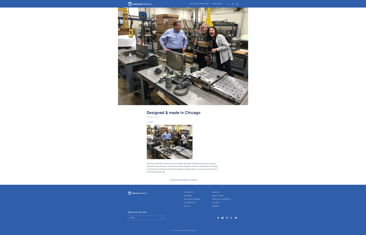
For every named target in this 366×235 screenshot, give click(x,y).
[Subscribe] (161, 217)
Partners (188, 196)
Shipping (215, 206)
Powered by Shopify (190, 230)
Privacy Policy (218, 196)
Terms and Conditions (221, 199)
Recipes (187, 206)
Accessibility (189, 202)
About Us (216, 192)
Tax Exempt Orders (192, 199)
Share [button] (151, 122)
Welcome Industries (180, 230)
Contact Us (188, 192)
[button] (217, 4)
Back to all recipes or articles (184, 180)
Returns (215, 202)
